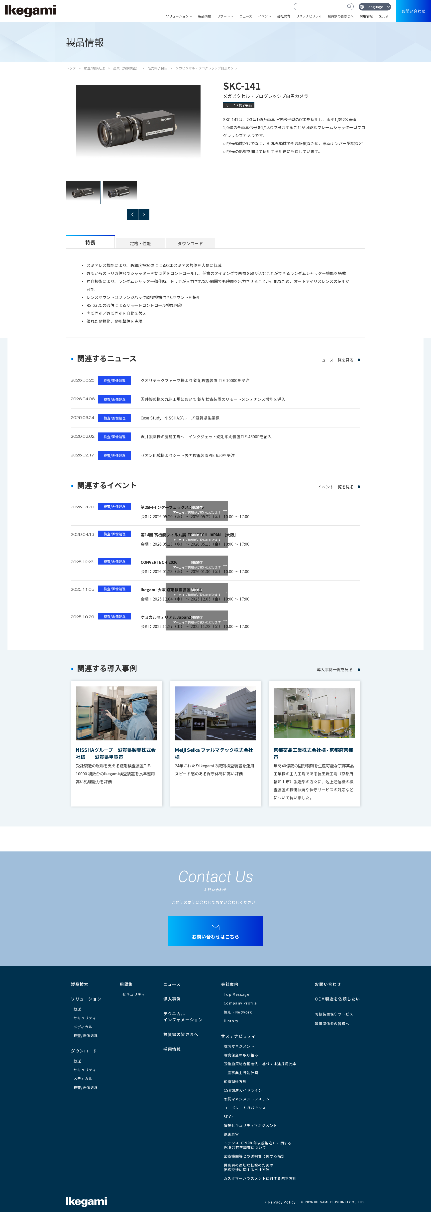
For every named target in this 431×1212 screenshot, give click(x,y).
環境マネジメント (239, 1046)
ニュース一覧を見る (335, 360)
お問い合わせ (414, 11)
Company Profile (240, 1003)
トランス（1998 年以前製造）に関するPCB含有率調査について (258, 1145)
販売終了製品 (157, 68)
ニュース (245, 16)
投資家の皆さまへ (341, 16)
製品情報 (204, 16)
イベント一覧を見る (336, 487)
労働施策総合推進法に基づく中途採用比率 (260, 1063)
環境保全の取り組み (241, 1055)
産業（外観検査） (126, 68)
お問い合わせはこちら (215, 936)
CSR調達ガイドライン (243, 1090)
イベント (264, 16)
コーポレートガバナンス (245, 1107)
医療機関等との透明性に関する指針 (254, 1156)
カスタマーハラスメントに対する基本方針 (260, 1178)
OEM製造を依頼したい (337, 999)
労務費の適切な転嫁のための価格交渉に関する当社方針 (249, 1167)
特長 (90, 242)
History (231, 1020)
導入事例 (172, 999)
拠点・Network (238, 1012)
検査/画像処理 (94, 68)
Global (383, 16)
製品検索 (79, 984)
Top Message (236, 994)
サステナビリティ (309, 16)
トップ (71, 68)
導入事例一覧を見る (335, 669)
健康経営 (231, 1134)
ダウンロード (190, 243)
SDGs (229, 1116)
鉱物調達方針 (235, 1081)
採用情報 (366, 16)
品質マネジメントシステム (247, 1099)
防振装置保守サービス (334, 1013)
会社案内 (283, 16)
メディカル (83, 1026)
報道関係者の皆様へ (332, 1023)
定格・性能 (140, 243)
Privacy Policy (282, 1202)
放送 (77, 1009)
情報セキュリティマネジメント (250, 1125)
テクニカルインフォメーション (183, 1016)
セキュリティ (85, 1017)
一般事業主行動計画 (241, 1072)
